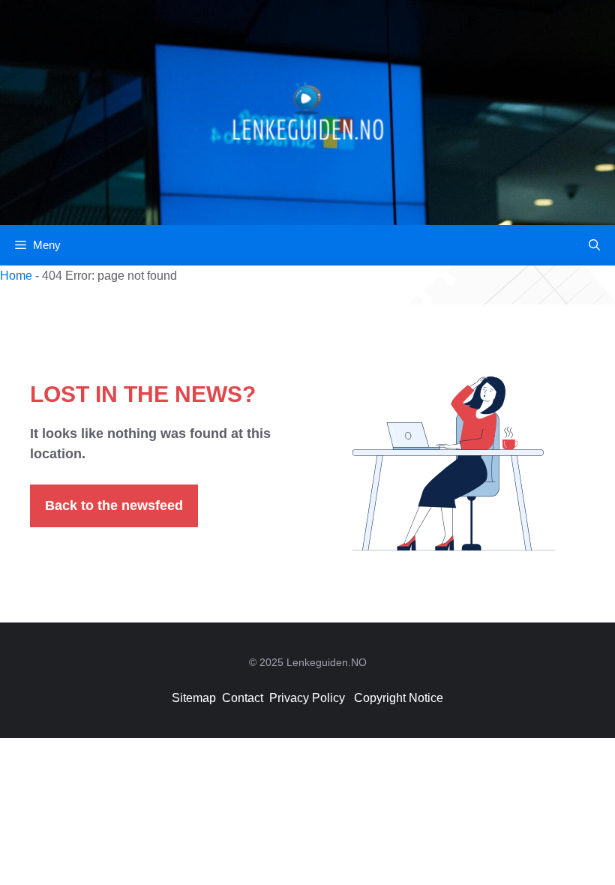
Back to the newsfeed (114, 505)
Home (16, 275)
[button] (594, 245)
